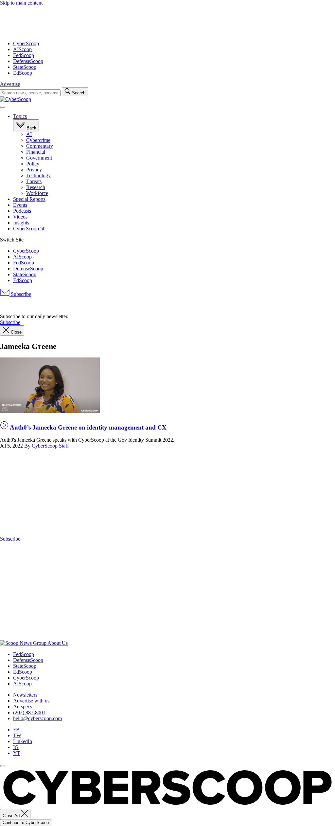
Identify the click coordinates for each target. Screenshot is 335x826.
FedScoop (23, 55)
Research (35, 187)
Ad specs (22, 706)
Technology (38, 175)
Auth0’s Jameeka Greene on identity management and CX (88, 427)
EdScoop (22, 73)
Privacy (34, 169)
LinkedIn (22, 741)
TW (17, 735)
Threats (34, 181)
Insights (21, 222)
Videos (20, 217)
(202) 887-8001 (29, 712)
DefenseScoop (28, 61)
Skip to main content (21, 3)
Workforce (37, 193)
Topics (20, 116)
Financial (35, 152)
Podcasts (22, 211)
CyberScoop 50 (29, 228)
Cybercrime (38, 140)
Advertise (10, 84)
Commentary (39, 146)
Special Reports (29, 199)
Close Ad (12, 815)
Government (39, 158)
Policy (32, 163)
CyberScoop (26, 43)
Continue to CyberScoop (26, 822)
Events (20, 205)
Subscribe (20, 294)
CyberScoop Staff (50, 446)
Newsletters (25, 695)
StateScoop (24, 67)
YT (16, 753)
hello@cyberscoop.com (37, 718)
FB (16, 729)
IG (16, 747)
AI (29, 134)
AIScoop (22, 49)
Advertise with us (31, 700)
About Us (57, 643)
